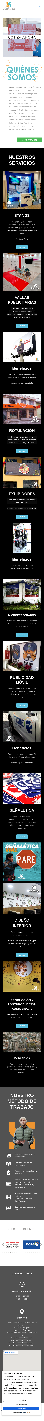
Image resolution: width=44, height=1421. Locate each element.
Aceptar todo (21, 1408)
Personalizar (21, 1400)
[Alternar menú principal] (39, 6)
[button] (3, 1245)
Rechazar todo (21, 1404)
